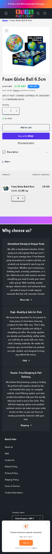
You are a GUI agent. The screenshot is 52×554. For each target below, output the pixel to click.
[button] (6, 13)
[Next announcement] (47, 4)
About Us (9, 447)
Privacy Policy (11, 473)
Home (5, 20)
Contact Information (14, 492)
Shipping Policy (12, 480)
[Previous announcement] (5, 4)
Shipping (16, 90)
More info (24, 300)
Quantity (5, 105)
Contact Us (10, 460)
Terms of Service (12, 486)
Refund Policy (11, 466)
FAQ (25, 360)
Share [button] (7, 161)
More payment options (26, 143)
